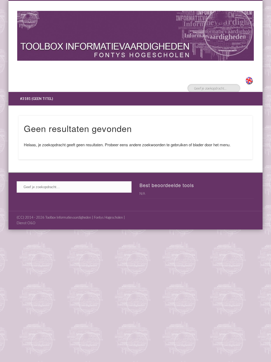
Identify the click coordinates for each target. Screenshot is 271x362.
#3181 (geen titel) (36, 98)
